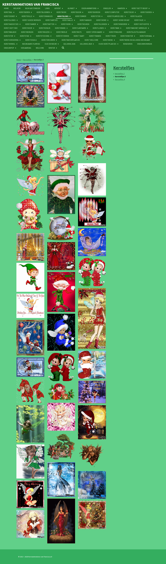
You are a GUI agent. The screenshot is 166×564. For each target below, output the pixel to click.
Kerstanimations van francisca (30, 4)
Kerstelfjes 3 (39, 60)
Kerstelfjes (27, 60)
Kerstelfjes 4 (120, 79)
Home (18, 60)
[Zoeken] (63, 48)
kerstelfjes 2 (119, 73)
